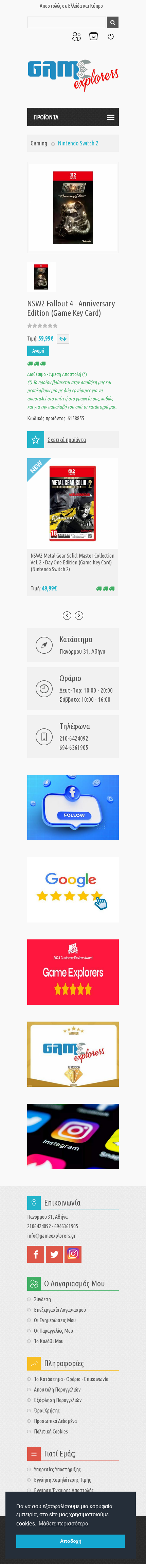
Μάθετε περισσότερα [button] (63, 1523)
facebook (35, 1254)
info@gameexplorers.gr (51, 1236)
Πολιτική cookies (51, 1431)
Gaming (39, 143)
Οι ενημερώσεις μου (55, 1320)
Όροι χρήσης (47, 1410)
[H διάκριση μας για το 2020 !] (73, 1054)
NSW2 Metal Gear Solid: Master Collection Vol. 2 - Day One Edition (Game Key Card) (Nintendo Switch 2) (72, 562)
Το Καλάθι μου (93, 36)
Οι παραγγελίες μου (53, 1331)
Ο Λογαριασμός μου (76, 36)
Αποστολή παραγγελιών (57, 1389)
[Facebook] (73, 807)
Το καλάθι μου (48, 1341)
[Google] (73, 890)
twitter (54, 1254)
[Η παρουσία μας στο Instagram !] (73, 1136)
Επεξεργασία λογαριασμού (60, 1310)
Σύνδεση (110, 36)
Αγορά (38, 351)
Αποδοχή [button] (70, 1541)
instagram (73, 1254)
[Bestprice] (73, 972)
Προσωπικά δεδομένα (55, 1421)
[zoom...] (41, 277)
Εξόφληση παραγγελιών (57, 1400)
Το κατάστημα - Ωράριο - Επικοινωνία (71, 1379)
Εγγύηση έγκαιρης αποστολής (64, 1490)
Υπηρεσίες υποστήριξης (57, 1469)
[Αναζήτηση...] (112, 22)
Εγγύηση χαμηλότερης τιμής (62, 1480)
